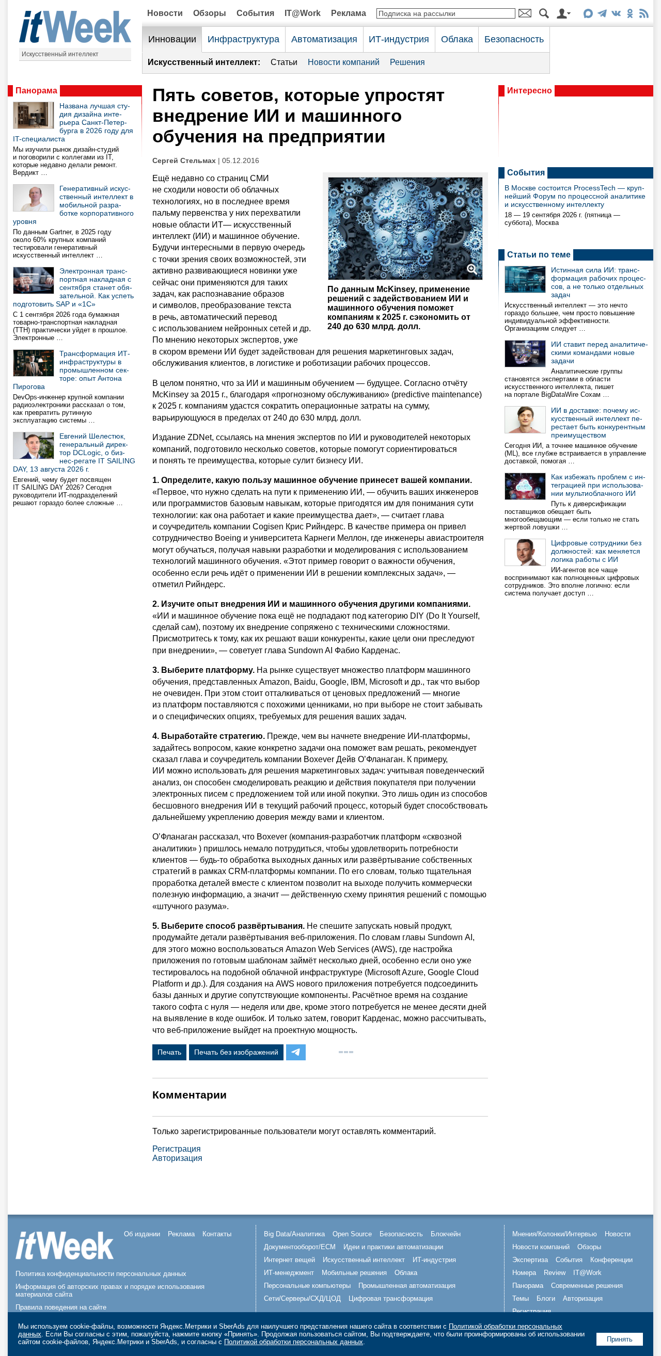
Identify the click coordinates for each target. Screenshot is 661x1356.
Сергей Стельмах (184, 161)
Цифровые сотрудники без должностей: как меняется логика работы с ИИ (596, 551)
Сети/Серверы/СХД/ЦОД (302, 1298)
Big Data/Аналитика (294, 1234)
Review (554, 1273)
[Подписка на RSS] (644, 15)
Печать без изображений (236, 1052)
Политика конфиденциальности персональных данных (100, 1274)
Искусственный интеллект (60, 54)
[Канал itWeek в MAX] (588, 15)
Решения (407, 62)
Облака (457, 39)
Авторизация (177, 1158)
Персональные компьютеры (307, 1285)
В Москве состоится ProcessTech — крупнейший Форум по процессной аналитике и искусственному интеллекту (575, 196)
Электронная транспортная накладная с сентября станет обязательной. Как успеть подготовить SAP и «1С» (73, 287)
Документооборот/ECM (300, 1247)
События (255, 13)
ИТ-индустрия (399, 39)
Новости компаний (344, 62)
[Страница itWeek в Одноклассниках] (630, 15)
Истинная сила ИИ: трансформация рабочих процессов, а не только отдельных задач (598, 282)
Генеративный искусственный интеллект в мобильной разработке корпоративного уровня (73, 204)
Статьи (284, 62)
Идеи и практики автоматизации (393, 1247)
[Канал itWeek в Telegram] (602, 15)
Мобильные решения (354, 1273)
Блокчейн (446, 1234)
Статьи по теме (539, 254)
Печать (169, 1052)
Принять (620, 1339)
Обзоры (209, 13)
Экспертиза (530, 1260)
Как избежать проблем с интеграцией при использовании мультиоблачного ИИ (598, 485)
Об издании (142, 1234)
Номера (524, 1273)
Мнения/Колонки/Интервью (554, 1234)
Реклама (348, 13)
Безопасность (514, 39)
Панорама (36, 90)
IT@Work (303, 13)
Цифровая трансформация (391, 1298)
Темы (520, 1298)
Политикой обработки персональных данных (293, 1342)
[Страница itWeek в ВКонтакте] (616, 15)
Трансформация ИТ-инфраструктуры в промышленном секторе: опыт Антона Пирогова (71, 370)
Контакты (216, 1234)
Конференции (611, 1260)
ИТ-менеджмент (289, 1273)
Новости (165, 13)
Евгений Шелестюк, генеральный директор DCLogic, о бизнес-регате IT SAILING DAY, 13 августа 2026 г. (74, 452)
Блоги (546, 1298)
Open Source (352, 1234)
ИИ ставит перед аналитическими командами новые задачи (599, 352)
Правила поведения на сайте (60, 1307)
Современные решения (587, 1285)
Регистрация (176, 1148)
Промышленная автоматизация (406, 1285)
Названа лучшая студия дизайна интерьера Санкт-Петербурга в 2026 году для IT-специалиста (73, 122)
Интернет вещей (289, 1260)
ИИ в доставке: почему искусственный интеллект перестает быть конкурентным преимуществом (598, 422)
